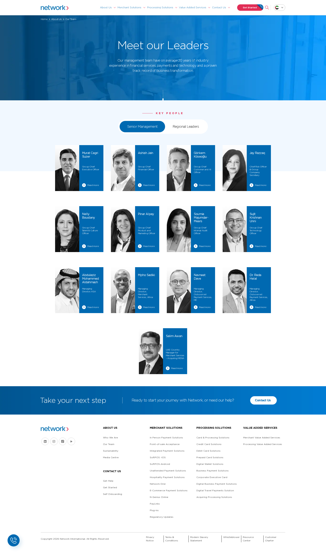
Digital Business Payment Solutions (216, 483)
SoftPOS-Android (160, 464)
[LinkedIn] (45, 441)
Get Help (108, 480)
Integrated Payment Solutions (167, 450)
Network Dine (158, 483)
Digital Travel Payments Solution (215, 490)
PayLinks (155, 503)
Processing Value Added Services (262, 444)
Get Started (250, 7)
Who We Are (110, 437)
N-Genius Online (159, 497)
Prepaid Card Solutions (209, 457)
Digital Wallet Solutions (209, 464)
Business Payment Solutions (212, 470)
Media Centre (111, 457)
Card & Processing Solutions (212, 437)
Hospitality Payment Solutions (167, 477)
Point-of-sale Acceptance (165, 444)
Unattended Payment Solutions (168, 470)
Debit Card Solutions (208, 450)
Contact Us (219, 7)
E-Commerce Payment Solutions (169, 490)
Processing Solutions (160, 7)
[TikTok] (62, 441)
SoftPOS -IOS (158, 457)
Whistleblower (231, 537)
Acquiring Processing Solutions (214, 497)
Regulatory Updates (161, 516)
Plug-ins (154, 510)
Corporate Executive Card (211, 477)
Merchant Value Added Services (261, 437)
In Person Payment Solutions (166, 437)
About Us (106, 7)
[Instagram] (54, 441)
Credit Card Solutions (208, 444)
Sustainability (110, 450)
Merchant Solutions (129, 7)
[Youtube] (71, 441)
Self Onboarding (112, 494)
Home (44, 19)
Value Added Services (192, 7)
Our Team (108, 444)
